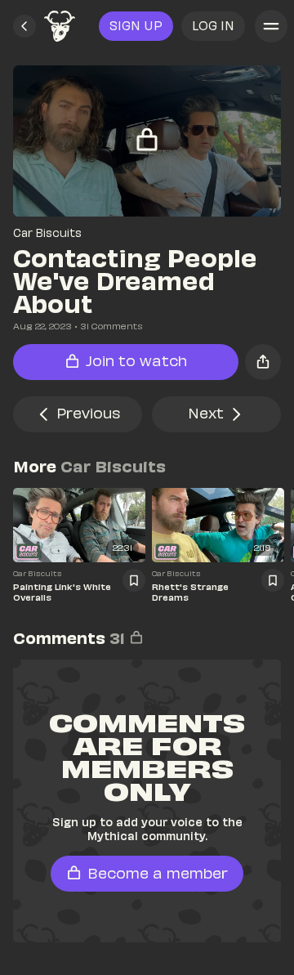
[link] (59, 26)
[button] (24, 26)
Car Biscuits (47, 232)
